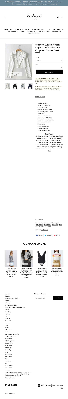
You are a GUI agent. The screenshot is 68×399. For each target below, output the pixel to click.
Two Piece (8, 361)
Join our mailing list (40, 293)
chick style (55, 224)
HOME (6, 29)
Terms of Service (9, 378)
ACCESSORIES (31, 31)
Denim (7, 332)
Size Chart (8, 312)
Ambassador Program (11, 305)
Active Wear (8, 329)
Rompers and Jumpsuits (12, 334)
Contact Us (8, 300)
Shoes (6, 352)
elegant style (47, 224)
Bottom (7, 327)
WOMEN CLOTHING (38, 29)
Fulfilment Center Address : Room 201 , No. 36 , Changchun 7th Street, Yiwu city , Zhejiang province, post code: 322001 (18, 374)
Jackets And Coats (10, 336)
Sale (6, 363)
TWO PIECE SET (12, 31)
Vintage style (39, 224)
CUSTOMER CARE (33, 33)
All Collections (9, 365)
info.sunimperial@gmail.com (51, 89)
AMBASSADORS (56, 31)
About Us (7, 294)
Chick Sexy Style (9, 341)
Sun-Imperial (12, 393)
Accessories (8, 354)
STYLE (27, 29)
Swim (6, 358)
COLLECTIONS (19, 29)
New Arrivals (8, 367)
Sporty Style (8, 350)
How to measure (40, 96)
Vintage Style (8, 338)
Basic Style (8, 370)
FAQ (6, 316)
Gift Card (7, 303)
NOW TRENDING (58, 29)
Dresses (7, 323)
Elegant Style (9, 343)
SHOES (22, 31)
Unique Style (8, 347)
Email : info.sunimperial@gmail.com (15, 307)
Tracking (7, 314)
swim (42, 226)
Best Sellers (44, 229)
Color (37, 57)
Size (37, 64)
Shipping (7, 296)
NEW (11, 29)
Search (7, 309)
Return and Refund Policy (12, 298)
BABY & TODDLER (44, 31)
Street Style (8, 345)
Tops (6, 325)
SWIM (48, 29)
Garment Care (9, 320)
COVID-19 (7, 318)
